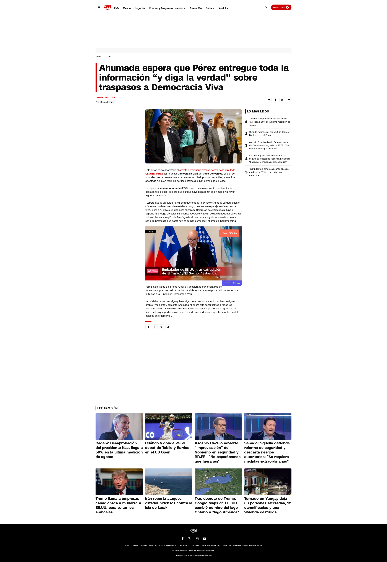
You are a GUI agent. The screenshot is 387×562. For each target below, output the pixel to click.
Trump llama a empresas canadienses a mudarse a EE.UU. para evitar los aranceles (269, 172)
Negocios (140, 8)
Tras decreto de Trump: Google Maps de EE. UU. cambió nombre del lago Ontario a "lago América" (217, 505)
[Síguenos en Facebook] (182, 538)
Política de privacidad (168, 545)
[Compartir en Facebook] (275, 99)
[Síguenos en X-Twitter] (189, 538)
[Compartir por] (288, 99)
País (116, 8)
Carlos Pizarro (107, 102)
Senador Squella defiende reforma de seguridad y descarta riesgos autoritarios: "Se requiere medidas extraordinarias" (269, 158)
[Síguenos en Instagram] (197, 538)
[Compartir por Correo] (269, 99)
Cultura (210, 8)
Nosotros (153, 545)
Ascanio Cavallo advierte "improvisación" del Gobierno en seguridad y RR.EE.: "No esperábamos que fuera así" (269, 145)
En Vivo (144, 545)
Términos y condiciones (189, 545)
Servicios (223, 8)
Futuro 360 (196, 8)
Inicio (98, 56)
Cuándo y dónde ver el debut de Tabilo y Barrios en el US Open (269, 133)
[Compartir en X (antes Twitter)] (282, 99)
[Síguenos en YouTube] (204, 538)
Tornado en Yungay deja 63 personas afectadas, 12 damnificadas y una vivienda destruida (267, 505)
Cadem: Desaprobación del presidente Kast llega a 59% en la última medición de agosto (269, 122)
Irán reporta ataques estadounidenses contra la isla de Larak (168, 503)
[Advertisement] (118, 282)
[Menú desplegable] (99, 7)
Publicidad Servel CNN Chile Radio (247, 545)
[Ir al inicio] (107, 7)
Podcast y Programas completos (167, 8)
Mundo (127, 8)
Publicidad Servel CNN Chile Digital (216, 545)
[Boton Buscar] (266, 7)
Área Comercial (131, 545)
